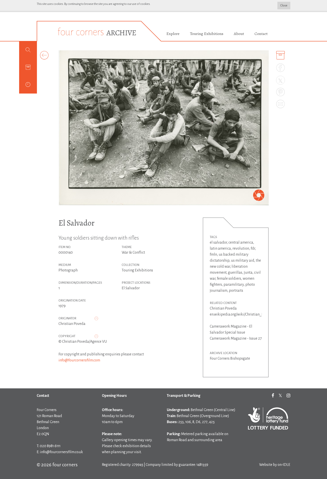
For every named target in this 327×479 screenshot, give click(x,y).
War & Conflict (133, 253)
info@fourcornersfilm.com (79, 360)
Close (283, 5)
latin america (220, 249)
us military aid (242, 261)
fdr (253, 249)
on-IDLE (284, 465)
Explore (173, 33)
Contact (261, 33)
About (239, 33)
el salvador (218, 243)
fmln (213, 255)
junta (248, 273)
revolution (240, 249)
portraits (236, 291)
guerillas (235, 273)
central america (240, 243)
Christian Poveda (72, 324)
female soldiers (229, 279)
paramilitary (234, 285)
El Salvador (77, 222)
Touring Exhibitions (206, 33)
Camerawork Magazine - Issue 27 (236, 338)
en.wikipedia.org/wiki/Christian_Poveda (241, 314)
